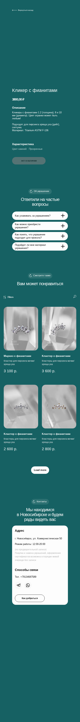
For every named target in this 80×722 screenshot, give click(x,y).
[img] (18, 585)
